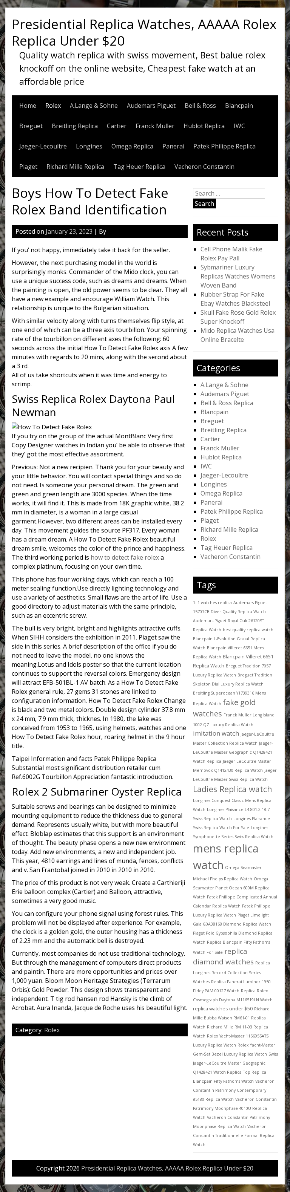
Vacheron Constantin (204, 166)
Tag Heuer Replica (139, 166)
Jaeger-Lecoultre (43, 146)
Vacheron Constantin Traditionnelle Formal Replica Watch (234, 1135)
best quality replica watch (248, 629)
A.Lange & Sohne (94, 105)
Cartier (116, 126)
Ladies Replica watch (232, 788)
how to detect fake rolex (125, 557)
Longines (89, 146)
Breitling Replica (75, 126)
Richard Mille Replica (75, 166)
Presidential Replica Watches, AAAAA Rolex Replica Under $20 (144, 32)
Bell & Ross (200, 105)
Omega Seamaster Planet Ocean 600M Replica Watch (231, 888)
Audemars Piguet (151, 105)
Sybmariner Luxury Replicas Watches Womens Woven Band (238, 276)
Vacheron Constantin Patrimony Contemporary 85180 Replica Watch (234, 1090)
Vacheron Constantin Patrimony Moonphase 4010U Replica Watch (235, 1108)
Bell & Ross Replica (227, 403)
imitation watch (216, 733)
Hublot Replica (204, 126)
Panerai (173, 146)
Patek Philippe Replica (224, 146)
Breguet (31, 126)
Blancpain (239, 105)
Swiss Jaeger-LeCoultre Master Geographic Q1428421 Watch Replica (235, 1063)
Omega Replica (132, 146)
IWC (239, 126)
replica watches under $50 (223, 1008)
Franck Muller (155, 126)
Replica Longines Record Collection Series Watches (231, 972)
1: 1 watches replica (212, 602)
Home (27, 105)
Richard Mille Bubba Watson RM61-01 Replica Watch (231, 1018)
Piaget (28, 166)
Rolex (53, 105)
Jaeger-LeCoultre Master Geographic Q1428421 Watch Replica (233, 752)
